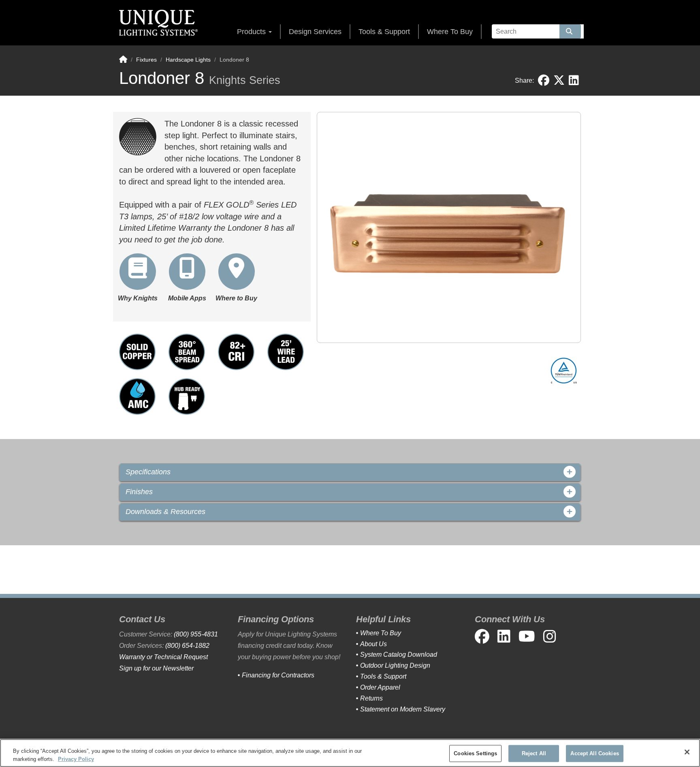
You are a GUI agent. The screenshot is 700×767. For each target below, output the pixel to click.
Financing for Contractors (278, 675)
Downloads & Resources (165, 512)
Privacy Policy (76, 759)
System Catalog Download (398, 654)
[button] (137, 278)
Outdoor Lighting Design (395, 665)
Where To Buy (450, 32)
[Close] (687, 752)
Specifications (148, 472)
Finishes (139, 492)
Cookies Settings (475, 753)
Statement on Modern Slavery (402, 709)
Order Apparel (380, 687)
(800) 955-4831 (196, 634)
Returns (371, 698)
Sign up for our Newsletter (156, 668)
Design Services (315, 32)
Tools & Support (384, 32)
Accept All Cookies (594, 753)
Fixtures (146, 59)
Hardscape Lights (188, 59)
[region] (350, 753)
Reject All (534, 753)
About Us (373, 644)
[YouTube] (527, 636)
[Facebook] (482, 636)
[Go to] (570, 31)
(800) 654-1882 (187, 645)
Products (252, 32)
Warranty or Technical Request (163, 656)
